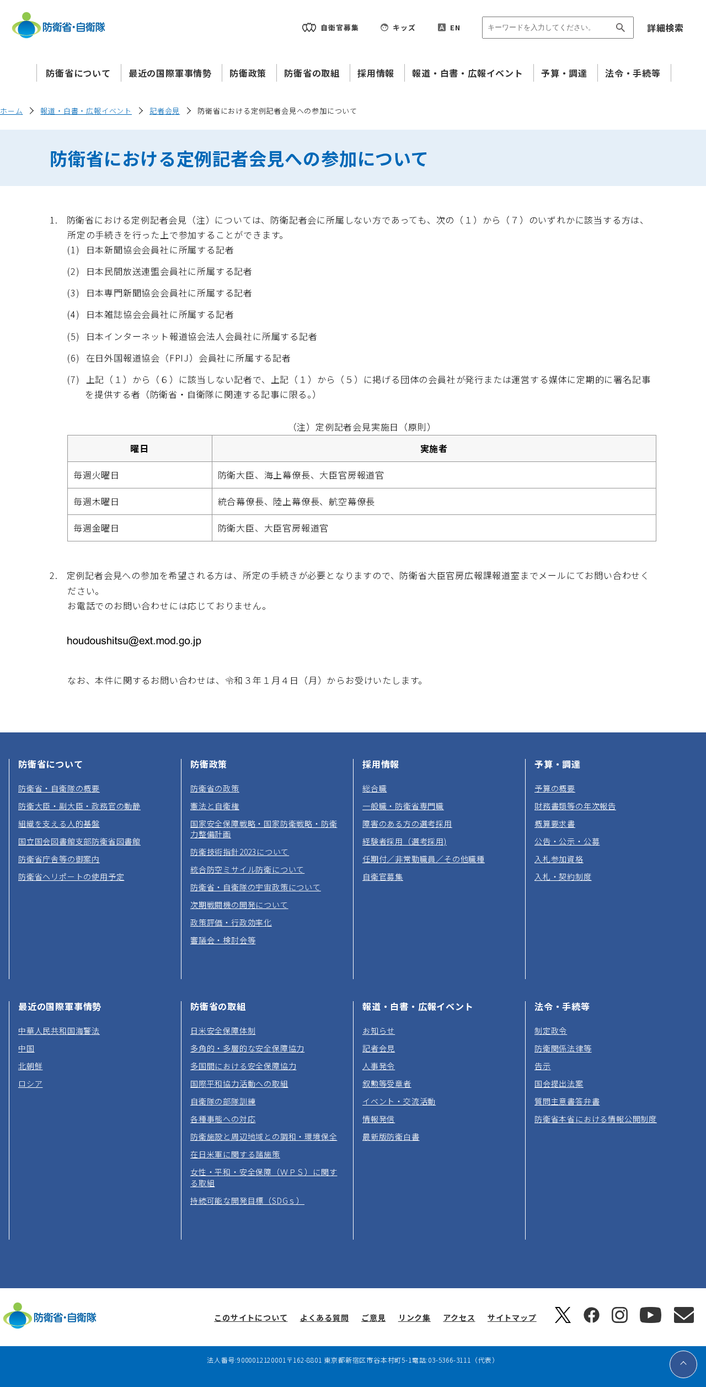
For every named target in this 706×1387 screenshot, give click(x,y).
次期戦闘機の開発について (239, 904)
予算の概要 (554, 788)
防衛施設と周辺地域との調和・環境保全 (263, 1136)
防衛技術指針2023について (239, 851)
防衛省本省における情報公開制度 (595, 1118)
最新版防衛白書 (391, 1136)
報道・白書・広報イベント (467, 72)
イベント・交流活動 (399, 1101)
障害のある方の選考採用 (407, 823)
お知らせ (378, 1030)
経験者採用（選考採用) (404, 841)
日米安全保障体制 (222, 1030)
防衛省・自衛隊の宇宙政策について (255, 886)
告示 (542, 1065)
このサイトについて (250, 1317)
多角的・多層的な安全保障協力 (247, 1048)
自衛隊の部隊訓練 (222, 1101)
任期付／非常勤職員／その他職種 (423, 858)
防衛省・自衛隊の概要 (59, 788)
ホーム (11, 110)
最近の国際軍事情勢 (170, 72)
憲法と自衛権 (214, 805)
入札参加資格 (559, 858)
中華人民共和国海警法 (59, 1030)
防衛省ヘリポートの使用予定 (71, 876)
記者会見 (164, 110)
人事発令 (378, 1065)
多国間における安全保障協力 (243, 1065)
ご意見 (373, 1317)
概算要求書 (554, 823)
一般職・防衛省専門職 (403, 805)
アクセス (459, 1317)
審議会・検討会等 (222, 939)
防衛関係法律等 (563, 1048)
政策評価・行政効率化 (231, 922)
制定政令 (550, 1030)
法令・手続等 (633, 72)
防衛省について (78, 72)
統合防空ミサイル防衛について (247, 869)
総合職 (374, 788)
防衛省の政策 (214, 788)
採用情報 (375, 72)
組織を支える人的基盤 (59, 823)
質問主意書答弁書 (567, 1101)
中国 (26, 1048)
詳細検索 (665, 27)
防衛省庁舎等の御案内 (59, 858)
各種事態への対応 (222, 1118)
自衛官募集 (382, 876)
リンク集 (414, 1317)
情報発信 (378, 1118)
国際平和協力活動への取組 (239, 1083)
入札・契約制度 (563, 876)
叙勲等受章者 (386, 1083)
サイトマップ (512, 1317)
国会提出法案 (559, 1083)
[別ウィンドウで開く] (563, 1319)
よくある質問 (324, 1317)
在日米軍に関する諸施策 (235, 1154)
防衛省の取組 (312, 72)
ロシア (30, 1083)
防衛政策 (247, 72)
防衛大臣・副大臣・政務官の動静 (79, 805)
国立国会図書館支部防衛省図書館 (79, 841)
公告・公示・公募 (567, 841)
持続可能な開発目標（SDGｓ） (247, 1200)
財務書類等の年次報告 (575, 805)
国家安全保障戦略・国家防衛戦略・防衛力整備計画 (263, 828)
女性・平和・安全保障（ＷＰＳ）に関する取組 (263, 1177)
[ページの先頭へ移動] (683, 1364)
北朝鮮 (30, 1065)
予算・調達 (564, 72)
